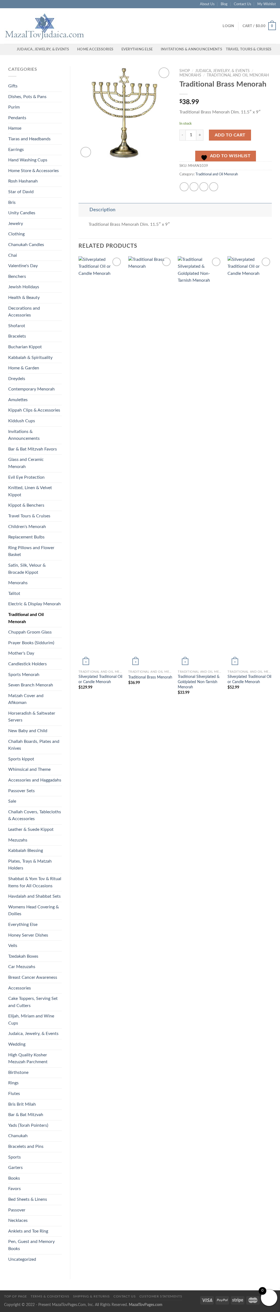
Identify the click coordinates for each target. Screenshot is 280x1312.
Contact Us (242, 4)
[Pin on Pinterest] (213, 186)
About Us (207, 4)
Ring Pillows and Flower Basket (31, 551)
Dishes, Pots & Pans (27, 97)
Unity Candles (21, 213)
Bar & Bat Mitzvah (25, 1115)
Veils (12, 945)
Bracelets (17, 336)
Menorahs (18, 583)
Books (14, 1178)
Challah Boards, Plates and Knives (33, 745)
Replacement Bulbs (26, 537)
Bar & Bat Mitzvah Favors (32, 449)
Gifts (13, 86)
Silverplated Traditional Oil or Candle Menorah (100, 679)
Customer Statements (160, 1296)
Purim (14, 107)
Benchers (17, 276)
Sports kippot (21, 759)
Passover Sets (21, 791)
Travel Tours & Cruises (249, 49)
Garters (15, 1167)
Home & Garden (23, 368)
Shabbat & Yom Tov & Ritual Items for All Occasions (34, 882)
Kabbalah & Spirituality (30, 357)
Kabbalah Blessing (25, 850)
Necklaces (18, 1220)
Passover (16, 1210)
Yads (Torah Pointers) (28, 1125)
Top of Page (15, 1296)
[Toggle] (83, 210)
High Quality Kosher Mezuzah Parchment (28, 1058)
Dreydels (16, 379)
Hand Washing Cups (27, 160)
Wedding (16, 1044)
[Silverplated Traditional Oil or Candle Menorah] (100, 461)
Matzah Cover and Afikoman (25, 699)
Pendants (17, 118)
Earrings (16, 149)
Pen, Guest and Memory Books (31, 1245)
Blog (224, 4)
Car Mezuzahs (21, 967)
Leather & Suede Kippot (31, 829)
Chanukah (18, 1136)
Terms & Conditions (50, 1296)
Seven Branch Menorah (30, 685)
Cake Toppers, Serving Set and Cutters (33, 1002)
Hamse (14, 128)
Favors (14, 1188)
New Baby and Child (27, 731)
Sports (14, 1157)
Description (102, 209)
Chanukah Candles (26, 245)
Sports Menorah (23, 674)
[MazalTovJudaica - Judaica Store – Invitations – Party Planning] (45, 26)
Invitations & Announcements (191, 49)
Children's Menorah (27, 526)
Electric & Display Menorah (34, 604)
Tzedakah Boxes (23, 956)
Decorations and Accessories (24, 312)
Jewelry (15, 223)
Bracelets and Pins (25, 1146)
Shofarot (16, 326)
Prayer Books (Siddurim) (31, 643)
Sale (12, 801)
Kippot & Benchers (26, 505)
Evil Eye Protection (26, 477)
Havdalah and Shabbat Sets (34, 896)
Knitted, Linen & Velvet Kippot (30, 491)
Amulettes (18, 400)
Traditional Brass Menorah (150, 677)
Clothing (16, 234)
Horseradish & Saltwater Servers (31, 717)
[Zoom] (85, 152)
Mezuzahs (17, 840)
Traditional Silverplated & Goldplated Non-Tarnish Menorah (199, 682)
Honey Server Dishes (28, 935)
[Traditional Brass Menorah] (150, 461)
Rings (13, 1083)
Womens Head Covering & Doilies (33, 910)
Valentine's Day (23, 266)
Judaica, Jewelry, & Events (43, 49)
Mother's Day (21, 653)
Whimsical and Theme (29, 769)
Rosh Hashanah (23, 181)
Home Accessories (95, 49)
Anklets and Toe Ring (28, 1231)
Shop (184, 71)
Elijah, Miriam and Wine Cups (31, 1019)
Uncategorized (22, 1259)
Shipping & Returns (91, 1296)
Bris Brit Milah (22, 1104)
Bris (12, 202)
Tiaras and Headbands (29, 139)
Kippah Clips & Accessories (34, 410)
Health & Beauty (24, 297)
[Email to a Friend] (203, 186)
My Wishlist (266, 4)
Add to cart (230, 135)
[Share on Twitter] (194, 186)
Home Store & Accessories (33, 171)
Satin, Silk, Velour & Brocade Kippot (27, 569)
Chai (12, 255)
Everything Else (137, 49)
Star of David (21, 192)
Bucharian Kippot (25, 347)
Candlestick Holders (27, 664)
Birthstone (18, 1072)
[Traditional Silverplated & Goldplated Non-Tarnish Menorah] (200, 461)
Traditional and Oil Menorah (26, 618)
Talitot (14, 593)
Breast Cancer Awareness (32, 977)
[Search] (11, 49)
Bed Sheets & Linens (27, 1199)
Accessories (19, 988)
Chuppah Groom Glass (30, 632)
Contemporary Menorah (31, 389)
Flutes (14, 1093)
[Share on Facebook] (184, 186)
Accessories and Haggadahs (34, 780)
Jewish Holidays (23, 287)
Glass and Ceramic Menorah (26, 463)
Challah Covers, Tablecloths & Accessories (34, 815)
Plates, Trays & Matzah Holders (30, 865)
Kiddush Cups (21, 421)
